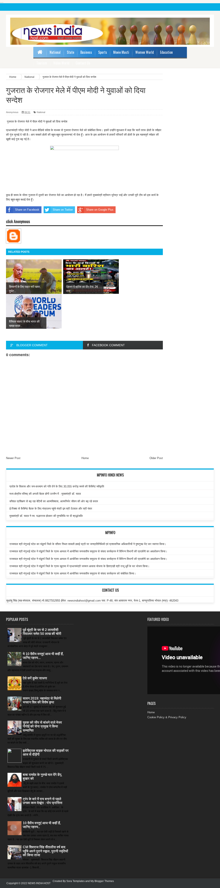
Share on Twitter (63, 209)
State (70, 52)
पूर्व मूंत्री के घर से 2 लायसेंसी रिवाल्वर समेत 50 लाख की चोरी (42, 631)
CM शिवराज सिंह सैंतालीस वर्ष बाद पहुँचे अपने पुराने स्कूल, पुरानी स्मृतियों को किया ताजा (45, 851)
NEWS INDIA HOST (39, 883)
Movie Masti (121, 52)
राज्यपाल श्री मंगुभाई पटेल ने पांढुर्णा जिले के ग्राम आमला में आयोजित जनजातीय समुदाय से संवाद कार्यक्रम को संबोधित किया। (72, 573)
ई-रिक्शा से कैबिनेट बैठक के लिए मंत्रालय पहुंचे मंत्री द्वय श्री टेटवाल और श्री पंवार (50, 508)
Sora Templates (75, 881)
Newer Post (13, 458)
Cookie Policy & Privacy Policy (166, 717)
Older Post (156, 458)
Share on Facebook (27, 209)
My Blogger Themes (102, 881)
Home (85, 458)
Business (86, 52)
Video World (61, 63)
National (55, 52)
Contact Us (83, 63)
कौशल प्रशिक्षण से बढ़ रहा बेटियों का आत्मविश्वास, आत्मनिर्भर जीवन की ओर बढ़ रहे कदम (53, 501)
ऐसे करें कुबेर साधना (35, 678)
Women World (144, 52)
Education (166, 52)
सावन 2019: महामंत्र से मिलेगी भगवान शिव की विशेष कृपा (42, 700)
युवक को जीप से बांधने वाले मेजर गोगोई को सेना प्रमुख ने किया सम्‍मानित (42, 726)
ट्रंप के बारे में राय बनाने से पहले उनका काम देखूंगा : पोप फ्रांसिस (42, 801)
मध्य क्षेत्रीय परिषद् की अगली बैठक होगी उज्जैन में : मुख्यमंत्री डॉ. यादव (45, 493)
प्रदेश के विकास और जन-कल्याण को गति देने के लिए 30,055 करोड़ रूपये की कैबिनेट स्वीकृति (56, 486)
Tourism (41, 63)
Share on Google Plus (99, 209)
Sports (102, 52)
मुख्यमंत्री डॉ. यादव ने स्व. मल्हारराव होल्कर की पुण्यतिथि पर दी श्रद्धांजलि (46, 515)
